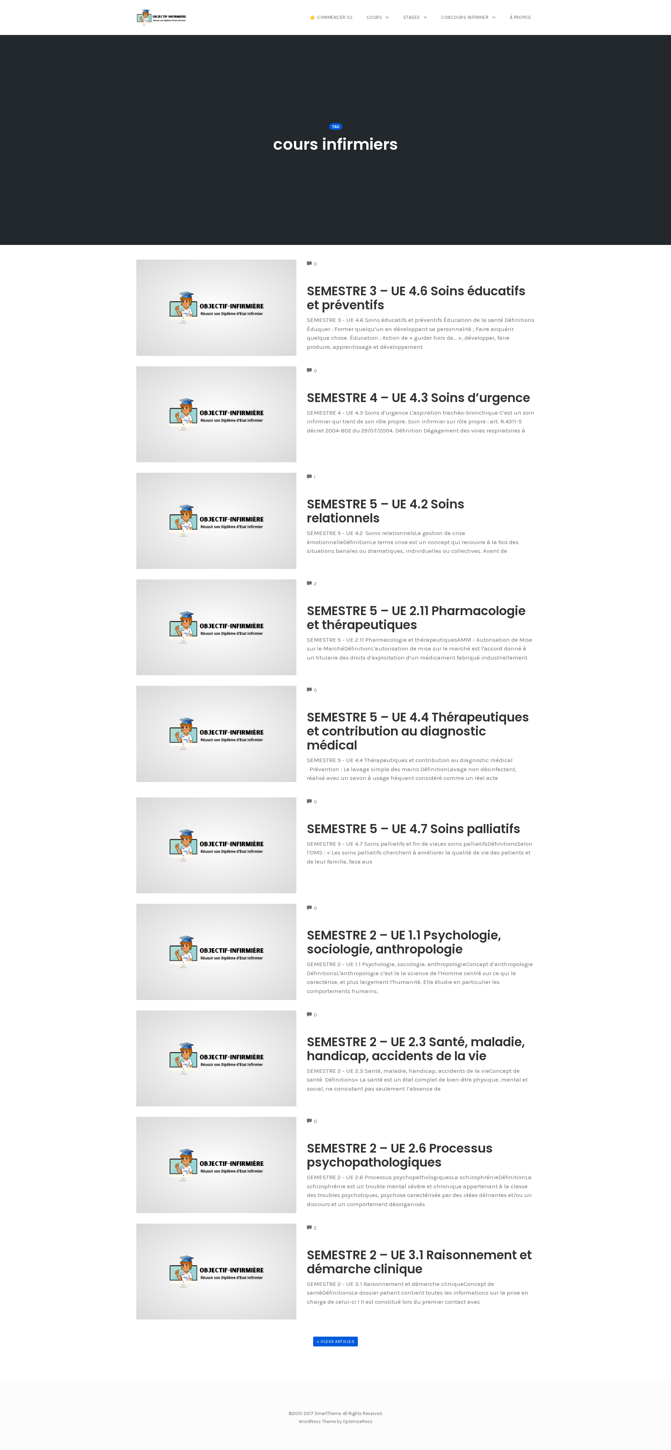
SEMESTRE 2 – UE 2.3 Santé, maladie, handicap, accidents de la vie (416, 1048)
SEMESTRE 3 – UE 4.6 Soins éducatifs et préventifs (416, 298)
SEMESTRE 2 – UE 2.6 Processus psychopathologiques (400, 1155)
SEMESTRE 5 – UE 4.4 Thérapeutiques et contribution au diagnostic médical (418, 731)
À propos (520, 17)
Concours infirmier (465, 17)
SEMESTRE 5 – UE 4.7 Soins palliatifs (413, 828)
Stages (411, 17)
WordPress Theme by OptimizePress (336, 1421)
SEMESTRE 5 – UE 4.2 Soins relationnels (385, 511)
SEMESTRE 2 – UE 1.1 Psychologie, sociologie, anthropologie (404, 942)
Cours (374, 17)
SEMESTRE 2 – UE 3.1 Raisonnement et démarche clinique (419, 1261)
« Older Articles (335, 1341)
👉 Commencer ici (331, 17)
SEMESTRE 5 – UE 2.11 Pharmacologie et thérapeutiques (416, 617)
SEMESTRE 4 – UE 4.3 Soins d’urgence (418, 397)
